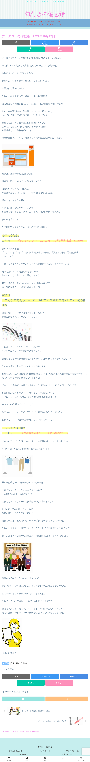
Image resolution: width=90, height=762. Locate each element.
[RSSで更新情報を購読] (66, 699)
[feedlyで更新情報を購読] (23, 699)
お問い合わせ (45, 751)
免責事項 (23, 754)
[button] (59, 49)
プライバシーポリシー (74, 751)
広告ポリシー (67, 754)
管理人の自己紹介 (15, 751)
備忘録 (6, 663)
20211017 (16, 663)
